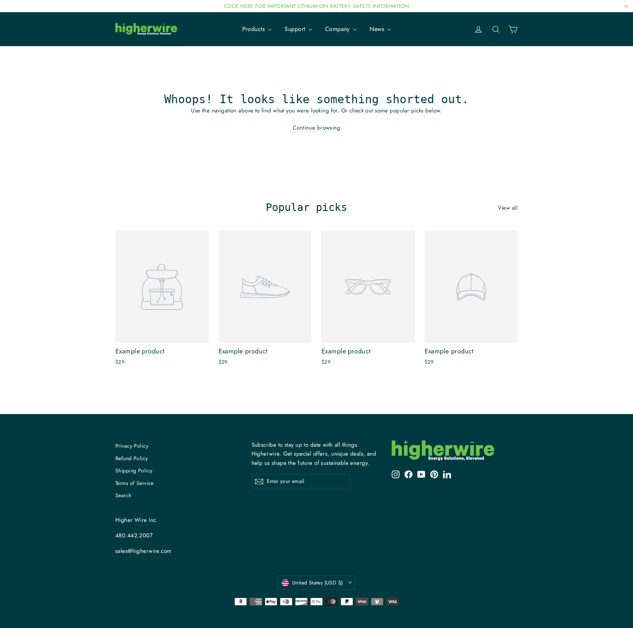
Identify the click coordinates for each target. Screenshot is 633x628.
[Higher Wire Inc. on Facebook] (408, 473)
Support (296, 29)
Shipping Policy (133, 470)
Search (123, 495)
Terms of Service (134, 483)
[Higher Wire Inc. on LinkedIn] (447, 473)
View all (508, 208)
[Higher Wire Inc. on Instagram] (396, 473)
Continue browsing (316, 128)
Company (338, 29)
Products (254, 29)
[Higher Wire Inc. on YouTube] (421, 473)
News (378, 29)
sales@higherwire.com (143, 551)
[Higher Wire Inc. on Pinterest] (434, 473)
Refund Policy (131, 458)
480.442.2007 (134, 535)
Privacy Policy (131, 446)
